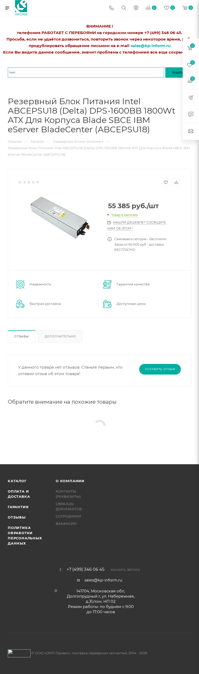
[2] (24, 182)
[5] (37, 182)
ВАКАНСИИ (66, 523)
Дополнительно (60, 336)
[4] (33, 182)
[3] (28, 182)
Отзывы (21, 336)
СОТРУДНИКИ (68, 516)
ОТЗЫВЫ (17, 517)
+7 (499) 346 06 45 (85, 569)
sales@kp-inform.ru (103, 580)
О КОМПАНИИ (70, 481)
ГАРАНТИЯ (18, 507)
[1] (20, 182)
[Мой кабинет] (136, 8)
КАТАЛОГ (17, 481)
